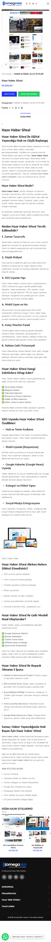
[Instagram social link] (29, 3)
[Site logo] (12, 3)
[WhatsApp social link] (36, 3)
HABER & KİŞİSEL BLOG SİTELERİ (28, 74)
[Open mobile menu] (48, 3)
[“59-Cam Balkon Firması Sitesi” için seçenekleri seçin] (22, 817)
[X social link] (12, 108)
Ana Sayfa (6, 74)
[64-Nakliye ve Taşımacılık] (37, 828)
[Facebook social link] (26, 3)
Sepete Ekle (9, 94)
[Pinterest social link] (15, 108)
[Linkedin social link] (33, 3)
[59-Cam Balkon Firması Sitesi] (13, 828)
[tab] (25, 116)
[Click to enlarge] (6, 64)
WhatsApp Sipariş (29, 94)
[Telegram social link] (21, 108)
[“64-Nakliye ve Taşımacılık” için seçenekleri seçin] (46, 817)
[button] (29, 94)
